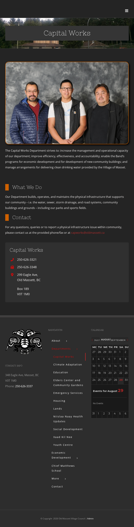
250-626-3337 (24, 386)
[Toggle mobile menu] (127, 11)
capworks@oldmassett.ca (88, 233)
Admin (90, 518)
